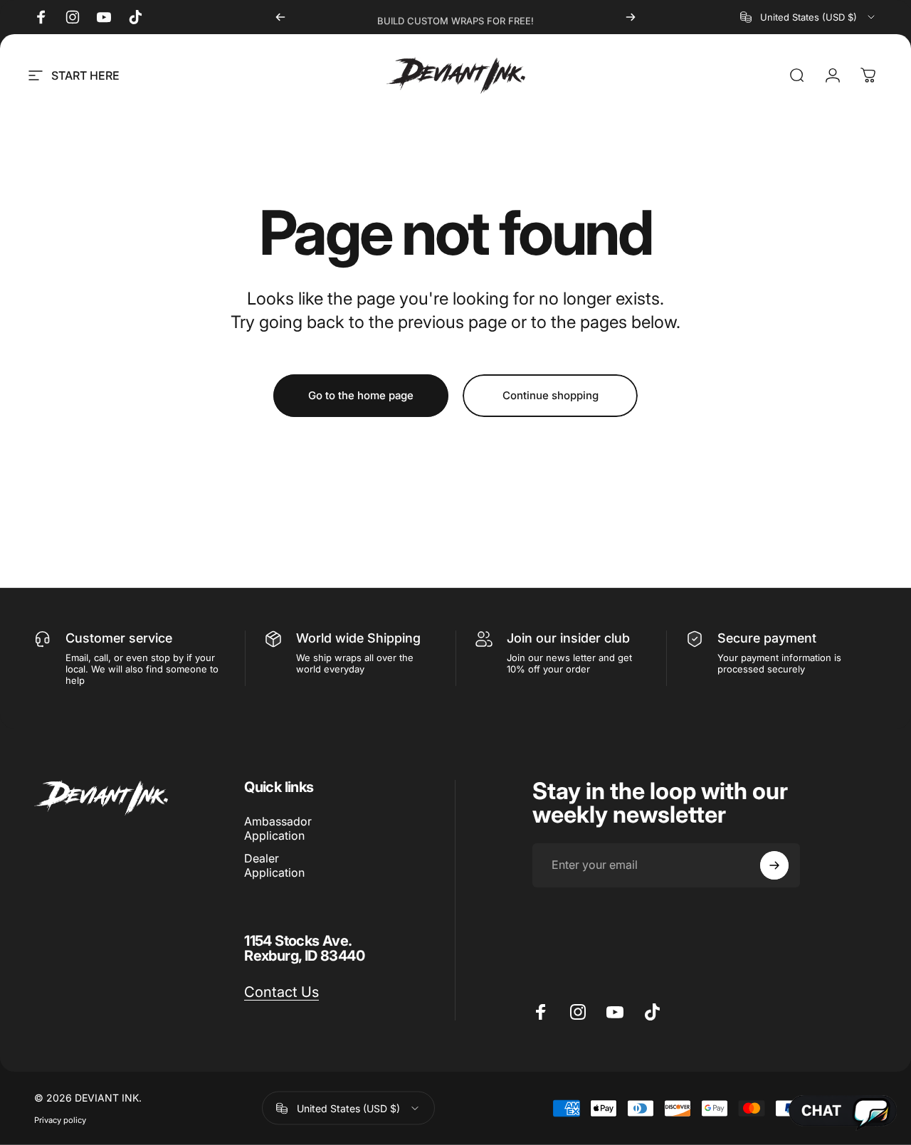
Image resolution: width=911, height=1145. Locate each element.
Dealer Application (274, 865)
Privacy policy (60, 1120)
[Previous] (280, 17)
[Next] (630, 17)
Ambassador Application (278, 828)
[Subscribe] (774, 865)
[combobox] (808, 17)
